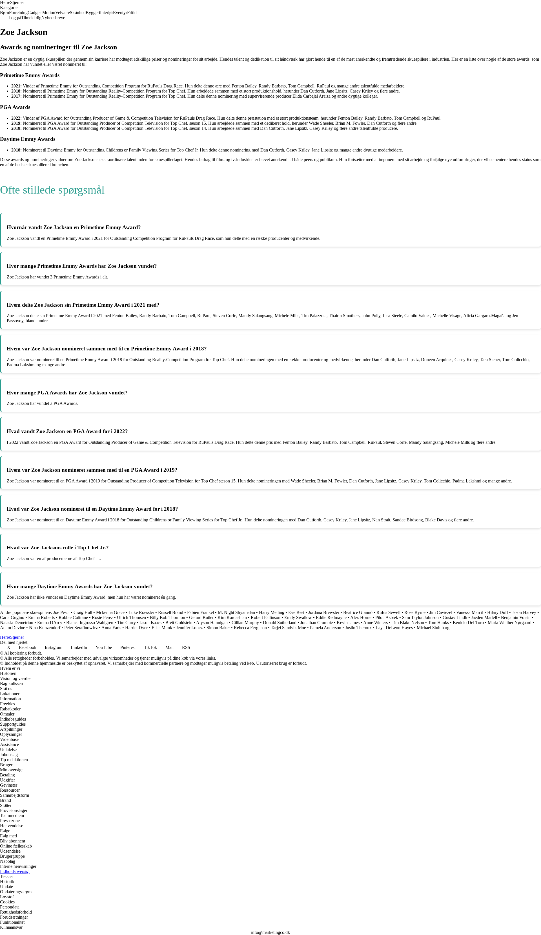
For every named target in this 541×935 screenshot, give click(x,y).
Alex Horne (360, 617)
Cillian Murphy (245, 622)
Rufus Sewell (388, 612)
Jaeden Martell (484, 617)
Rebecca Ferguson (250, 627)
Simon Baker (218, 627)
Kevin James (348, 622)
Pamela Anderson (325, 627)
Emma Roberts (41, 617)
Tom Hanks (438, 622)
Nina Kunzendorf (44, 627)
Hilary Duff (497, 612)
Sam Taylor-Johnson (420, 617)
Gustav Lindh (455, 617)
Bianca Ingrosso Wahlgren (89, 622)
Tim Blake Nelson (408, 622)
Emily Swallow (298, 617)
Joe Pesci (61, 612)
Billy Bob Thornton (167, 617)
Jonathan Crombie (316, 622)
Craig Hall (83, 612)
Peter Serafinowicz (81, 627)
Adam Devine (12, 627)
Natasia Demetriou (16, 622)
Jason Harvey (524, 612)
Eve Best (296, 612)
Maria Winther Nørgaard (509, 622)
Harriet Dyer (136, 627)
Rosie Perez (102, 617)
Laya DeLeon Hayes (394, 627)
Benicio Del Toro (468, 622)
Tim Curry (126, 622)
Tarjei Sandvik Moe (288, 627)
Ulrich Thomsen (131, 617)
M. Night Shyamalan (236, 612)
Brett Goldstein (178, 622)
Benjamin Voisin (516, 617)
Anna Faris (111, 627)
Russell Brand (170, 612)
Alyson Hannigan (212, 622)
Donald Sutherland (279, 622)
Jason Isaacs (150, 622)
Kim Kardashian (232, 617)
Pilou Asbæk (386, 617)
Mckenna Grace (110, 612)
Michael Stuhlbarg (433, 627)
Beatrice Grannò (358, 612)
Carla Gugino (12, 617)
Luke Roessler (141, 612)
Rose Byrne (414, 612)
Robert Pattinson (265, 617)
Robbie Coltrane (73, 617)
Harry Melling (271, 612)
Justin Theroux (358, 627)
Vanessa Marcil (469, 612)
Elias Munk (162, 627)
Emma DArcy (49, 622)
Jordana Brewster (323, 612)
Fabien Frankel (200, 612)
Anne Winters (375, 622)
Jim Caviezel (440, 612)
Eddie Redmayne (331, 617)
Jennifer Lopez (189, 627)
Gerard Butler (201, 617)
